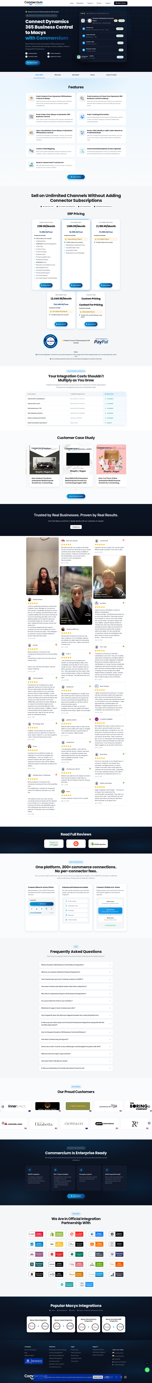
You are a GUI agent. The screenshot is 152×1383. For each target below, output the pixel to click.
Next (127, 466)
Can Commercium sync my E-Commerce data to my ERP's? (62, 979)
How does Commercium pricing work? (54, 1039)
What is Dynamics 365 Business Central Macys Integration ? (62, 965)
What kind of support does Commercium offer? (58, 1008)
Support (107, 3)
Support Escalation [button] (98, 1355)
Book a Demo (122, 3)
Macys (73, 1310)
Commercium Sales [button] (98, 1349)
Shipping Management (55, 1358)
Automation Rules (54, 1361)
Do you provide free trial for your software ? (57, 1001)
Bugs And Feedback (120, 1362)
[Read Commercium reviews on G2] (76, 843)
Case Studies (111, 75)
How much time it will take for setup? (54, 1061)
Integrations (79, 3)
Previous (24, 466)
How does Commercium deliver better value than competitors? (64, 986)
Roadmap (117, 1359)
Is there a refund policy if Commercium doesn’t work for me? (63, 1068)
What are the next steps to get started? (56, 1054)
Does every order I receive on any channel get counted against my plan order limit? (71, 1046)
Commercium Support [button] (99, 1352)
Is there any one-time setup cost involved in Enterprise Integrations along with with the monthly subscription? (72, 1023)
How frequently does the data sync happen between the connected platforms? (70, 1015)
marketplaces (63, 1310)
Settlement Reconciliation (56, 1364)
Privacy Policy (74, 1350)
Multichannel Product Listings (57, 1350)
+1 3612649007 (118, 1353)
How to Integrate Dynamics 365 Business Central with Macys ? (63, 1032)
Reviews (75, 75)
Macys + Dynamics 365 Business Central (91, 1310)
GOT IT (107, 1377)
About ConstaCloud (30, 1350)
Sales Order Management (56, 1355)
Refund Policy (75, 1355)
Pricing (99, 3)
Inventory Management (56, 1352)
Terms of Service (76, 1352)
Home (72, 3)
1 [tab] (71, 490)
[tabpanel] (42, 466)
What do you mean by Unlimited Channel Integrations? (60, 972)
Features (90, 3)
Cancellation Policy (76, 1358)
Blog (26, 1352)
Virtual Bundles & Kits (55, 1367)
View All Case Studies (76, 496)
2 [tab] (73, 490)
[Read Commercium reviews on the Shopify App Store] (98, 843)
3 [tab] (76, 490)
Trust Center (74, 1361)
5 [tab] (81, 490)
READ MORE (98, 1377)
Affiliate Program (29, 1355)
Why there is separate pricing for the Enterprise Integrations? (63, 994)
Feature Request (119, 1365)
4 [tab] (79, 490)
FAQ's (92, 75)
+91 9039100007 (119, 1356)
